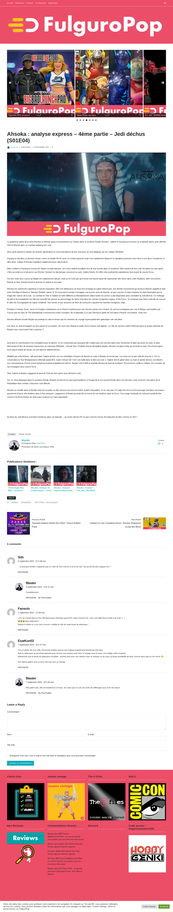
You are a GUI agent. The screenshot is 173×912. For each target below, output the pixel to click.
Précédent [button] (10, 83)
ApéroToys (52, 3)
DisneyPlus (26, 502)
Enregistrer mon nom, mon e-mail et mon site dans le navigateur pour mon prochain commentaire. (53, 756)
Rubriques (20, 3)
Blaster (14, 147)
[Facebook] (159, 443)
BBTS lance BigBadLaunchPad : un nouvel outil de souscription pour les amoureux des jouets (66, 836)
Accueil (10, 3)
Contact (30, 3)
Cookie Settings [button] (149, 907)
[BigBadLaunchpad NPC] (41, 83)
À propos (11, 434)
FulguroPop (40, 443)
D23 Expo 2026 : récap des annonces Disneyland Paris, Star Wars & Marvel (65, 871)
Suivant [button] (163, 83)
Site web (11, 745)
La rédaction (40, 3)
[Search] (165, 3)
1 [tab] (77, 120)
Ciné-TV (11, 498)
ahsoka (14, 502)
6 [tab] (93, 120)
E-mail (91, 734)
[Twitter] (162, 443)
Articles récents (25, 434)
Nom (10, 734)
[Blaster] (14, 445)
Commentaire (13, 712)
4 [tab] (86, 120)
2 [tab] (80, 120)
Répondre (23, 572)
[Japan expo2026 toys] (109, 83)
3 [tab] (83, 120)
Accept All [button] (164, 907)
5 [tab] (89, 120)
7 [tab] (96, 120)
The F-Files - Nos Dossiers (46, 502)
